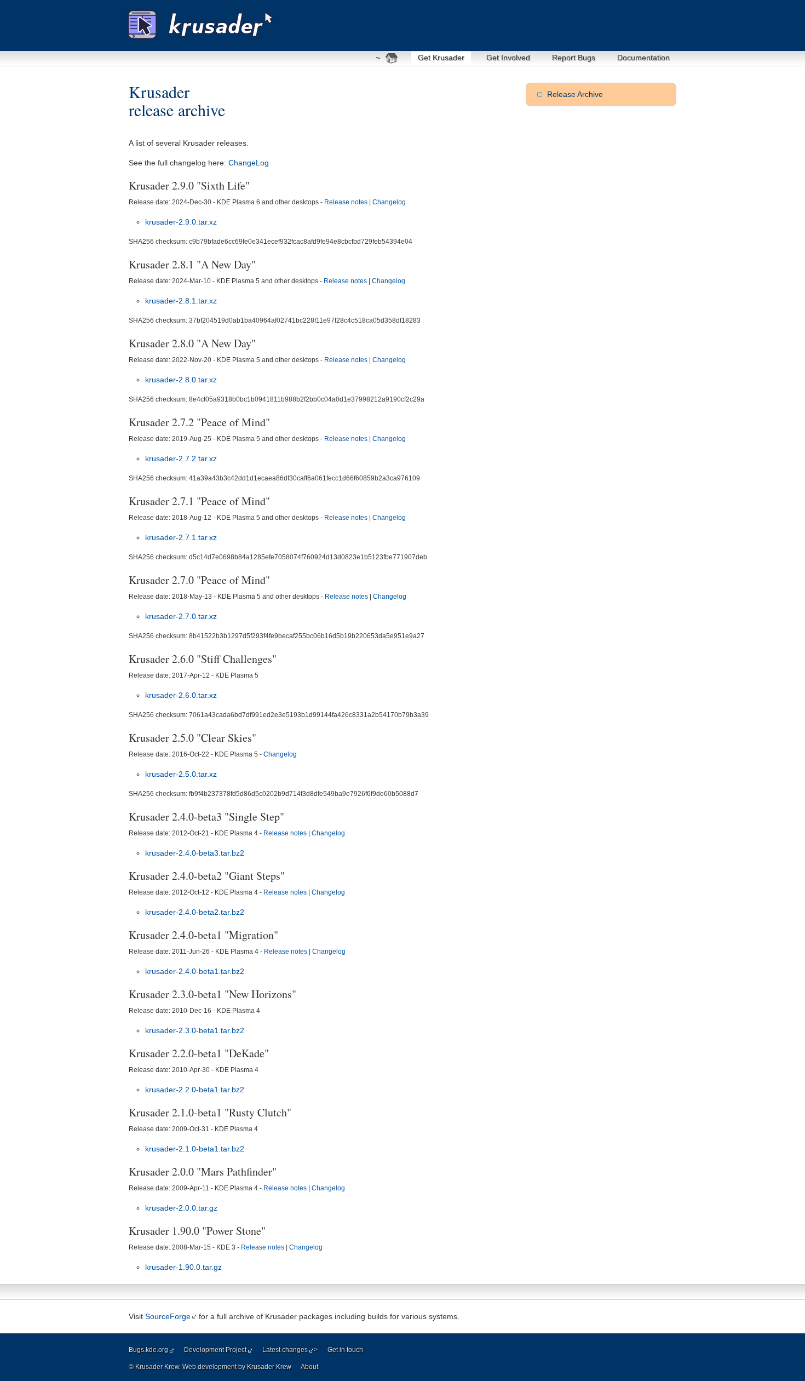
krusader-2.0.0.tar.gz (181, 1208)
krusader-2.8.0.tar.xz (181, 379)
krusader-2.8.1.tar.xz (181, 300)
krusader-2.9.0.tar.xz (181, 221)
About (309, 1367)
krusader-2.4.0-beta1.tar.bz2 (194, 971)
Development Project (215, 1350)
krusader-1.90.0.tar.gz (183, 1267)
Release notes (345, 202)
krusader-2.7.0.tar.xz (181, 616)
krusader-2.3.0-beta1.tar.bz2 (194, 1030)
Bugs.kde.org (148, 1350)
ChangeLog (248, 162)
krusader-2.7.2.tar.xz (181, 458)
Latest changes (285, 1350)
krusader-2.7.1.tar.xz (181, 537)
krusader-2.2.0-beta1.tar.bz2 (194, 1089)
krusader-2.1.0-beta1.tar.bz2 (194, 1148)
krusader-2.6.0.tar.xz (181, 695)
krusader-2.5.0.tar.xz (181, 774)
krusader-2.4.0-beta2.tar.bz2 (194, 912)
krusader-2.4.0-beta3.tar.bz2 (194, 853)
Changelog (389, 202)
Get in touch (345, 1350)
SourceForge (168, 1316)
